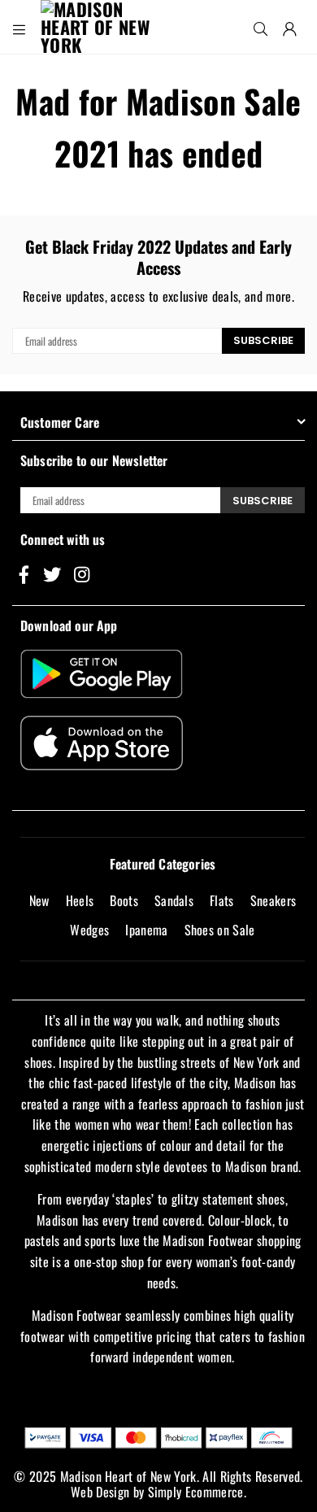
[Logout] (290, 27)
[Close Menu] (19, 27)
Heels (80, 900)
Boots (124, 900)
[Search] (261, 27)
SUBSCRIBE (263, 340)
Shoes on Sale (220, 929)
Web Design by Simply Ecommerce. (158, 1491)
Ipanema (146, 929)
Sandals (173, 900)
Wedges (89, 929)
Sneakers (273, 900)
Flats (222, 900)
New (39, 900)
